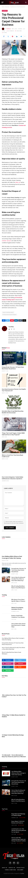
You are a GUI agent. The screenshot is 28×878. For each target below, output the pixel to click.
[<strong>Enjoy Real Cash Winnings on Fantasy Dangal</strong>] (6, 816)
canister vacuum (6, 240)
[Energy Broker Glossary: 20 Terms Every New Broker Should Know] (14, 358)
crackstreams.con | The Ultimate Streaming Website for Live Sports (18, 830)
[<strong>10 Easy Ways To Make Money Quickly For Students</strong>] (14, 706)
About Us (4, 867)
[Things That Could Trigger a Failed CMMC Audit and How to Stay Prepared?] (14, 424)
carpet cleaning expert (8, 312)
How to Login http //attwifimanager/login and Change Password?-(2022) (18, 839)
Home (3, 6)
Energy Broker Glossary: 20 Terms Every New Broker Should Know (18, 570)
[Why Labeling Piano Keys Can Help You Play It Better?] (14, 686)
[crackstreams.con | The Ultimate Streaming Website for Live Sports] (6, 831)
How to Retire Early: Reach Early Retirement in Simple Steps (18, 625)
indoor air (17, 182)
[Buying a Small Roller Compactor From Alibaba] (6, 617)
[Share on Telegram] (21, 36)
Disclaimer (20, 869)
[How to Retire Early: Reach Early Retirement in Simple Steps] (6, 625)
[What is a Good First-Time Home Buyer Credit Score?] (14, 446)
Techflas (8, 28)
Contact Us (12, 867)
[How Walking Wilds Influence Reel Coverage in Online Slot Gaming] (14, 547)
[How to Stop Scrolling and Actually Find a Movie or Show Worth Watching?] (6, 579)
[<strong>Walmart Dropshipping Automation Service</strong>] (6, 609)
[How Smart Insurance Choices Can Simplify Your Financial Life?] (14, 380)
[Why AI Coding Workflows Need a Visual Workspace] (6, 588)
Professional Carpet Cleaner (9, 314)
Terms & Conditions (10, 869)
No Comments (11, 30)
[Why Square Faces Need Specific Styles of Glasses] (6, 601)
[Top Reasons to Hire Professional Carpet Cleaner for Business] (14, 48)
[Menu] (2, 2)
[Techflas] (14, 2)
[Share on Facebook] (4, 36)
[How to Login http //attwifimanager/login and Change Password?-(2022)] (6, 840)
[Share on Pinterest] (12, 36)
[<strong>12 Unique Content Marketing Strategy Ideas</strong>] (14, 726)
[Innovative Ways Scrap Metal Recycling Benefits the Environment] (14, 402)
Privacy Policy (21, 867)
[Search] (26, 2)
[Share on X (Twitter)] (8, 36)
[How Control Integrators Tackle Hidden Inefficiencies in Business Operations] (14, 468)
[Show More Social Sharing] (24, 36)
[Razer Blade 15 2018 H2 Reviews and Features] (6, 823)
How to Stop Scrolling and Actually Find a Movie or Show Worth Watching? (18, 579)
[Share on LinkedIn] (17, 36)
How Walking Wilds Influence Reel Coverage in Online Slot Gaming (18, 773)
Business (7, 6)
